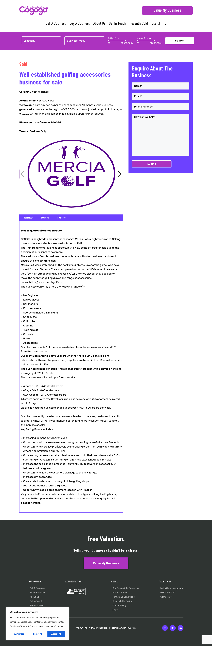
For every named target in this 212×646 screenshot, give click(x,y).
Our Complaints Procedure (125, 588)
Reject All (37, 634)
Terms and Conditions (123, 597)
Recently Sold (139, 23)
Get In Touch (117, 23)
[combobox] (41, 41)
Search (180, 40)
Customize (19, 634)
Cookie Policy (119, 605)
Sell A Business (56, 23)
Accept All (56, 634)
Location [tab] (45, 217)
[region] (37, 623)
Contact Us (166, 597)
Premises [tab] (61, 217)
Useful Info (158, 23)
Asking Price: (114, 38)
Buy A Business (79, 23)
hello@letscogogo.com (171, 588)
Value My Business (167, 11)
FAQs (115, 610)
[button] (120, 174)
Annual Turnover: (145, 38)
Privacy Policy (119, 592)
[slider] (108, 40)
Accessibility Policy (122, 601)
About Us (99, 23)
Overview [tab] (28, 217)
